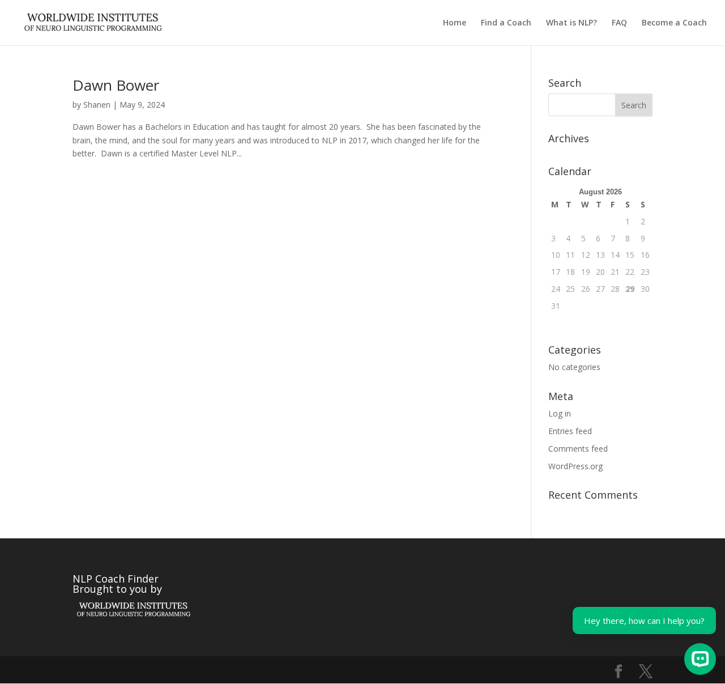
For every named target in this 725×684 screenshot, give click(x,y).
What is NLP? (571, 23)
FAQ (619, 23)
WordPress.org (575, 466)
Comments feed (578, 448)
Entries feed (570, 431)
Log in (559, 413)
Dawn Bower (115, 85)
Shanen (96, 104)
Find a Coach (506, 23)
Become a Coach (674, 23)
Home (454, 23)
